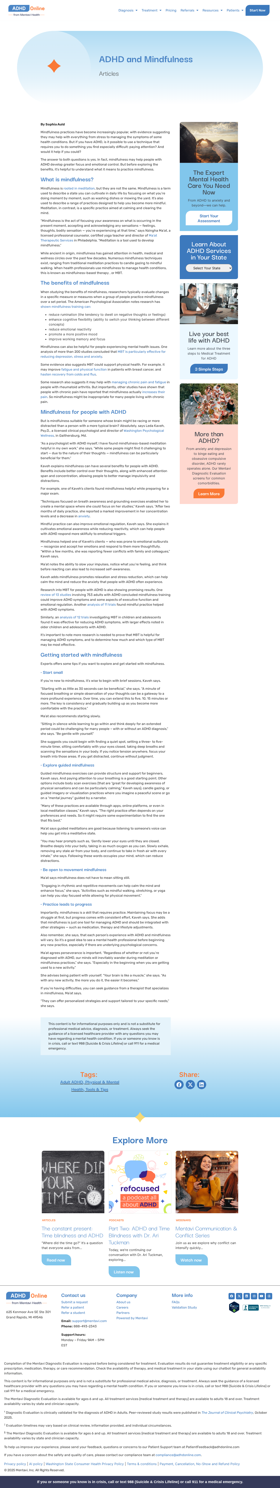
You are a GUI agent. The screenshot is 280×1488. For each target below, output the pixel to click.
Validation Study (184, 1307)
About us (123, 1302)
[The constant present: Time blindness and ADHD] (73, 1182)
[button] (179, 1084)
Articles (109, 73)
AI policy (36, 1464)
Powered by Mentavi (132, 1318)
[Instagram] (254, 1296)
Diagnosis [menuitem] (125, 10)
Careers (122, 1307)
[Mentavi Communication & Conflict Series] (206, 1182)
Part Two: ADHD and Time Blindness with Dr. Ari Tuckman (139, 1234)
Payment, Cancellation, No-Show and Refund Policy (200, 1464)
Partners (123, 1313)
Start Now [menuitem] (257, 10)
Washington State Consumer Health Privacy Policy (85, 1464)
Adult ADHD (71, 1081)
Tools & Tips (97, 1089)
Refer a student (73, 1313)
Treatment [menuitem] (149, 10)
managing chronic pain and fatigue (139, 382)
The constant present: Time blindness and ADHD (72, 1231)
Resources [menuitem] (211, 10)
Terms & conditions (142, 1464)
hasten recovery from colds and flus (68, 374)
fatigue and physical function (84, 369)
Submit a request (74, 1302)
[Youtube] (261, 1296)
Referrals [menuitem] (187, 10)
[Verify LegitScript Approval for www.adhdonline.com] (234, 1312)
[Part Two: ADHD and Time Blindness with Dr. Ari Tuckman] (140, 1182)
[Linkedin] (247, 1296)
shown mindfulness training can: (66, 307)
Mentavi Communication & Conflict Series (206, 1231)
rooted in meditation (79, 188)
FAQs (176, 1302)
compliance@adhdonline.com (178, 1455)
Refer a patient (72, 1307)
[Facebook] (232, 1296)
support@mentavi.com (89, 1321)
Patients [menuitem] (233, 10)
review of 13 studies (56, 595)
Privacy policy (15, 1464)
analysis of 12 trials (74, 617)
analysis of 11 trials (101, 604)
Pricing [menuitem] (171, 10)
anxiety (84, 516)
